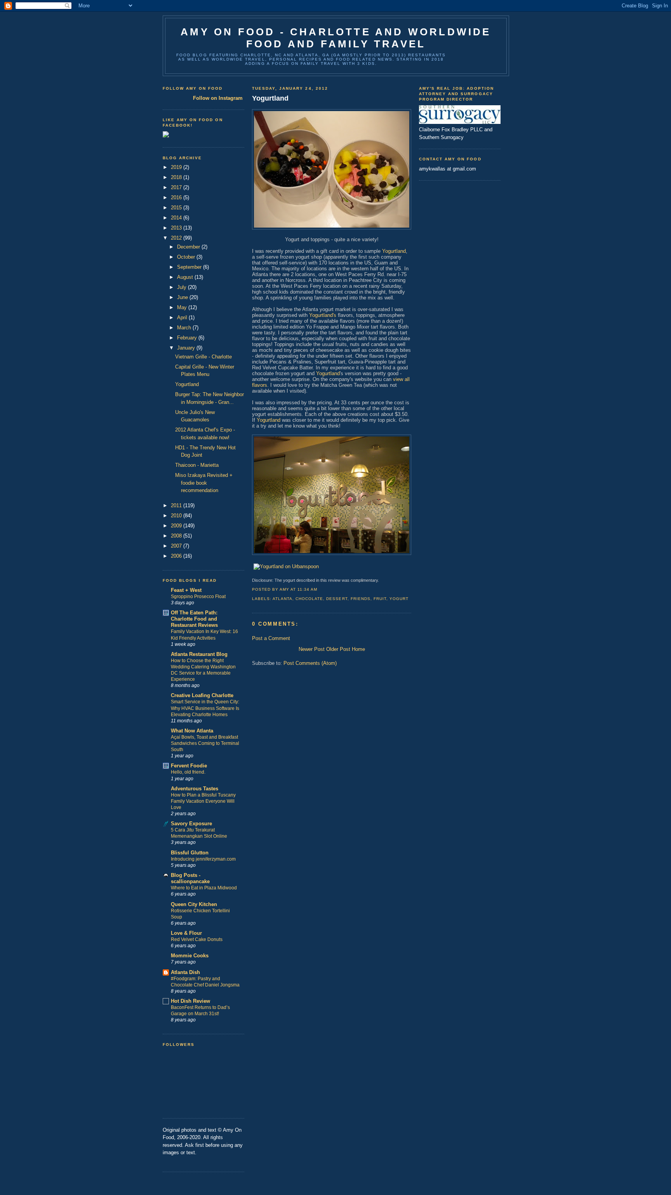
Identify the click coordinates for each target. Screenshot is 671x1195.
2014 (177, 218)
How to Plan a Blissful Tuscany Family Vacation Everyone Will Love (203, 801)
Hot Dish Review (190, 1001)
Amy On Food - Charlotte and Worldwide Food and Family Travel (336, 38)
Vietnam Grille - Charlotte (203, 357)
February (187, 338)
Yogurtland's (322, 315)
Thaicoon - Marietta (197, 465)
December (189, 247)
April (183, 317)
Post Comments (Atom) (310, 663)
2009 (177, 526)
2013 (177, 228)
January (186, 348)
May (182, 307)
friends (360, 599)
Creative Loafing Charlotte (202, 695)
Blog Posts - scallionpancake (190, 878)
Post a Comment (271, 638)
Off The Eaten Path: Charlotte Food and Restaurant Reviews (194, 619)
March (185, 327)
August (186, 277)
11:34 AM (307, 589)
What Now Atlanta (192, 731)
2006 (177, 556)
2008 (177, 536)
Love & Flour (186, 933)
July (182, 287)
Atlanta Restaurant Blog (199, 654)
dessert (336, 599)
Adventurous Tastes (194, 788)
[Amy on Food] (166, 136)
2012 (177, 238)
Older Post (338, 649)
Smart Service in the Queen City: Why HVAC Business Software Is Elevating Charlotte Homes (205, 708)
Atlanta (282, 599)
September (190, 267)
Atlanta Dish (185, 972)
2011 (177, 505)
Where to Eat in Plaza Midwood (204, 888)
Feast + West (186, 590)
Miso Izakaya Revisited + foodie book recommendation (204, 482)
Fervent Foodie (189, 766)
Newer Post (312, 649)
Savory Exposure (191, 823)
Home (358, 649)
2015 (177, 207)
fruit (380, 599)
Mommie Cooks (190, 955)
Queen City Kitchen (194, 904)
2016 (177, 197)
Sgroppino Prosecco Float (198, 596)
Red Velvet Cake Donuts (197, 939)
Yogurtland (187, 384)
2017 (177, 187)
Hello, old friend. (188, 772)
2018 (177, 177)
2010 (177, 515)
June (183, 297)
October (186, 257)
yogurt (399, 599)
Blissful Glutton (190, 853)
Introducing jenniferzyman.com (203, 859)
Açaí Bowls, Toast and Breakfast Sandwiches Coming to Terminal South (205, 743)
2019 (177, 167)
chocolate (309, 599)
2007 (177, 546)
